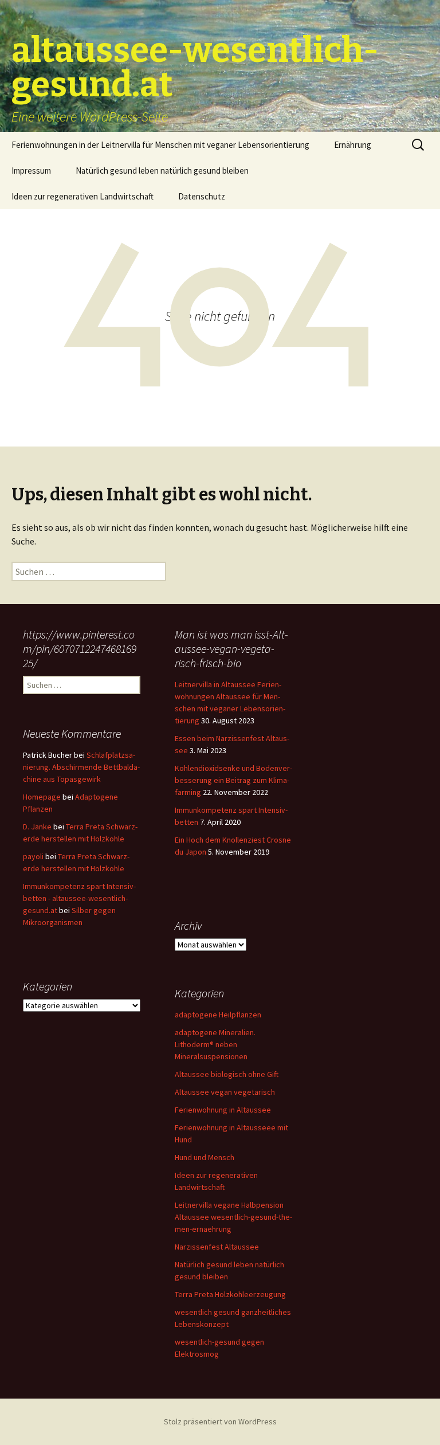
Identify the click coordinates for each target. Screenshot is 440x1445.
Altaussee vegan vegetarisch (225, 1092)
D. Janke (37, 826)
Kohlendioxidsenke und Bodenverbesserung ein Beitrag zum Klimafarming (233, 780)
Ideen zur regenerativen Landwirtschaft (82, 196)
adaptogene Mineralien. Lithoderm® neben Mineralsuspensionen (215, 1044)
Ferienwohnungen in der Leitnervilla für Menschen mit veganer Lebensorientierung (160, 144)
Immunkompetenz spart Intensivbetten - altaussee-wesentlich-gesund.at (79, 898)
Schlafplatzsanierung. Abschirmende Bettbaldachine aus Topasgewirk (81, 767)
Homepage (42, 797)
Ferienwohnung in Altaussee (223, 1110)
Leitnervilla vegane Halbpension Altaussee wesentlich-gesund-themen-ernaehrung (233, 1217)
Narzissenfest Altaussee (217, 1247)
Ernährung (352, 144)
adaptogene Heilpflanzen (218, 1014)
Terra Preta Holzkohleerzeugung (230, 1294)
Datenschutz (201, 196)
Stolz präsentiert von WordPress (220, 1421)
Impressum (31, 170)
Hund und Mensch (204, 1157)
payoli (33, 856)
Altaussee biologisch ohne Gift (226, 1074)
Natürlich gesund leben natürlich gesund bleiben (162, 170)
